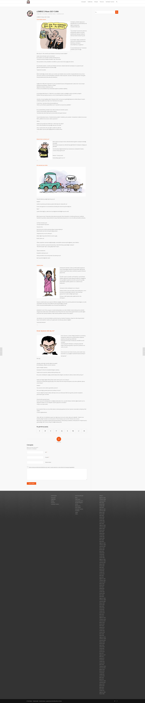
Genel (76, 504)
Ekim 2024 (101, 523)
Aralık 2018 (101, 630)
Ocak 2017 (101, 659)
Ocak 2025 (101, 518)
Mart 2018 (101, 645)
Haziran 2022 (102, 562)
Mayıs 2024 (102, 528)
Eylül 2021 (101, 577)
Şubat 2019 (101, 627)
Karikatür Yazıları (110, 1)
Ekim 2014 (101, 687)
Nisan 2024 (101, 530)
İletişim (96, 1)
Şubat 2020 (101, 608)
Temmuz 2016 (102, 666)
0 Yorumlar (45, 13)
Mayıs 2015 (102, 684)
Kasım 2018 (102, 632)
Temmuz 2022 (102, 561)
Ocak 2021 (101, 590)
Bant (76, 497)
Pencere (102, 1)
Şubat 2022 (101, 569)
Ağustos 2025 (102, 509)
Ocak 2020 (101, 609)
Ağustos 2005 (102, 692)
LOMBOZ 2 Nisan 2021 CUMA (48, 11)
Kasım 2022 (102, 557)
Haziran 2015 (102, 682)
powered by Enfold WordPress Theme (54, 701)
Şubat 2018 (101, 646)
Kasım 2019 (102, 612)
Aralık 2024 (101, 520)
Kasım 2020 (102, 593)
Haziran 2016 (102, 667)
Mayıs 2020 (102, 603)
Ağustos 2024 (102, 525)
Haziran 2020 (102, 601)
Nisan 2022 (101, 565)
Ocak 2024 (101, 535)
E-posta (47, 457)
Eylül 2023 (101, 541)
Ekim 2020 (101, 595)
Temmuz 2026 (102, 499)
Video (76, 514)
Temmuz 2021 (102, 580)
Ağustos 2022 (102, 559)
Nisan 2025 (101, 514)
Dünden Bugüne (79, 502)
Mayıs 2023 (102, 548)
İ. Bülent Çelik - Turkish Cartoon (39, 701)
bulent (62, 13)
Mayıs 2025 (102, 512)
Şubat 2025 (101, 517)
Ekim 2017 (101, 653)
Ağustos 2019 (102, 617)
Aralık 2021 (101, 572)
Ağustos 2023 (102, 543)
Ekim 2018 (101, 633)
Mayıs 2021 (102, 583)
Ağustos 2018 (102, 637)
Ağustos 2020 (102, 598)
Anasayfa (83, 1)
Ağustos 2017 (102, 655)
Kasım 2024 (102, 522)
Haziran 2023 (102, 546)
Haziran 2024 (102, 527)
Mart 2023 (101, 551)
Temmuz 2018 (102, 638)
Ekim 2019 (101, 614)
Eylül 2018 (101, 635)
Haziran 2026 (102, 501)
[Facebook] (117, 701)
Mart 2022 (101, 567)
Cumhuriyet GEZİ (79, 501)
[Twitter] (115, 701)
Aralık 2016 (101, 661)
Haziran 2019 (102, 620)
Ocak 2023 (101, 554)
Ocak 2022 (101, 570)
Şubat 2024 (101, 533)
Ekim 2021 (101, 575)
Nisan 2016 (101, 671)
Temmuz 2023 (102, 544)
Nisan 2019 (101, 624)
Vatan (76, 512)
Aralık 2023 (101, 536)
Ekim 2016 (101, 664)
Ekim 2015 (101, 677)
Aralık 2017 (101, 650)
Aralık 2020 (101, 591)
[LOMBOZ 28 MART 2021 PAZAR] (1, 351)
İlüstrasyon (77, 505)
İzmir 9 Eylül (78, 507)
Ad (46, 452)
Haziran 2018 (102, 640)
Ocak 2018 (101, 648)
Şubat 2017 (101, 658)
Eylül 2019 (101, 616)
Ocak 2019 (101, 629)
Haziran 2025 (102, 510)
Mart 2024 (101, 531)
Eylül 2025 (101, 507)
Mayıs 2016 (102, 669)
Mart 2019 (101, 625)
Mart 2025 (101, 515)
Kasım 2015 (102, 676)
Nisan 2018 (101, 643)
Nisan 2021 (101, 585)
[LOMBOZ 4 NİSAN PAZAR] (144, 351)
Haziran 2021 (102, 582)
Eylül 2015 (101, 679)
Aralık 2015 (101, 674)
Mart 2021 (101, 587)
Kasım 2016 (102, 663)
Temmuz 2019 (102, 619)
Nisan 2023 (101, 549)
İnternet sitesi (48, 462)
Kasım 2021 (102, 574)
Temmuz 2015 (102, 680)
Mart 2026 (101, 502)
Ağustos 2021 (102, 578)
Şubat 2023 (101, 552)
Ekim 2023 (101, 539)
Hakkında (90, 1)
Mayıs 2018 (102, 642)
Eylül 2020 (101, 596)
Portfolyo (77, 510)
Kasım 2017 (102, 651)
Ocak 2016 (101, 672)
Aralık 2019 (101, 611)
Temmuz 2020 (102, 599)
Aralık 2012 (101, 690)
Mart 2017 (101, 656)
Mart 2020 (101, 606)
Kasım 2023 (102, 538)
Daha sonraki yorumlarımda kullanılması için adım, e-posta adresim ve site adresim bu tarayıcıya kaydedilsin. (52, 467)
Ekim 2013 (101, 689)
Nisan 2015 (101, 685)
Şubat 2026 (101, 504)
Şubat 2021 (101, 588)
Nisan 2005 (101, 693)
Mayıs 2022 (102, 564)
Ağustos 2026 (102, 497)
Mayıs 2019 (102, 622)
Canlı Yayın (77, 499)
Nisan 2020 (101, 604)
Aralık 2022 (101, 556)
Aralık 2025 (101, 505)
